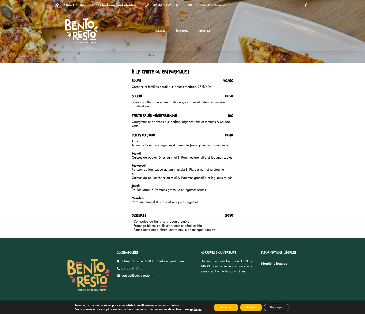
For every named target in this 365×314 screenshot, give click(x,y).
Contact (204, 31)
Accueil (160, 31)
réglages (196, 309)
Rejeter (251, 307)
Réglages (276, 307)
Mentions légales (274, 263)
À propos (182, 31)
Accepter (226, 307)
